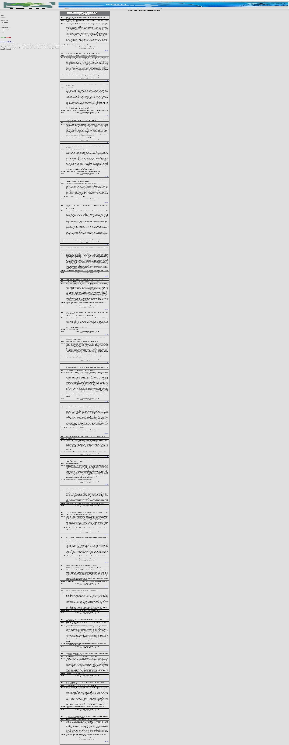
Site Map (220, 1)
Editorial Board (4, 25)
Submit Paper (3, 17)
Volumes (2, 15)
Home (2, 12)
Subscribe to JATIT (5, 29)
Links (216, 1)
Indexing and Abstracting (6, 27)
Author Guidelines (4, 22)
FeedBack (207, 1)
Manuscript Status (4, 20)
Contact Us (3, 32)
